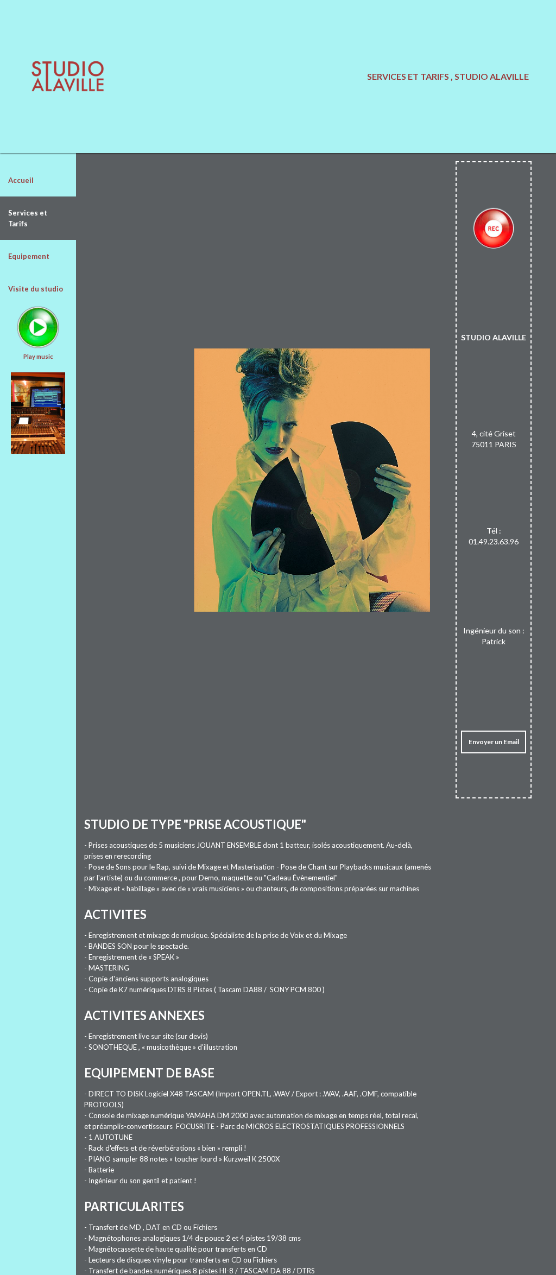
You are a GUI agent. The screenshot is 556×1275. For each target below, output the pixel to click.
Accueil (21, 180)
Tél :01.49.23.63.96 (494, 536)
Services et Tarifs (27, 218)
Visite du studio (35, 288)
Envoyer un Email (494, 742)
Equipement (28, 256)
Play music (38, 356)
